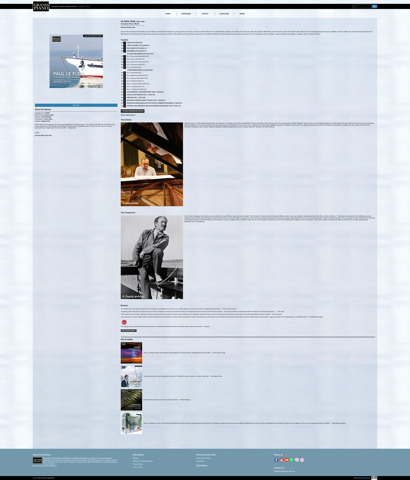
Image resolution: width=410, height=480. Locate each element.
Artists (205, 14)
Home (167, 14)
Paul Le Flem (48, 119)
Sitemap (135, 458)
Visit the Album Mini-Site (43, 135)
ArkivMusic (200, 461)
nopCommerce (365, 478)
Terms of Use (137, 467)
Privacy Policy (138, 464)
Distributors (201, 466)
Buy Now (76, 105)
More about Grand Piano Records (45, 466)
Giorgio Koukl (45, 121)
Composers (186, 14)
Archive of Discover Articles (143, 461)
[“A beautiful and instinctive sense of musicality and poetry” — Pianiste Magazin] (248, 410)
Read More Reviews (128, 330)
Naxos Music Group (203, 458)
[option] (199, 6)
